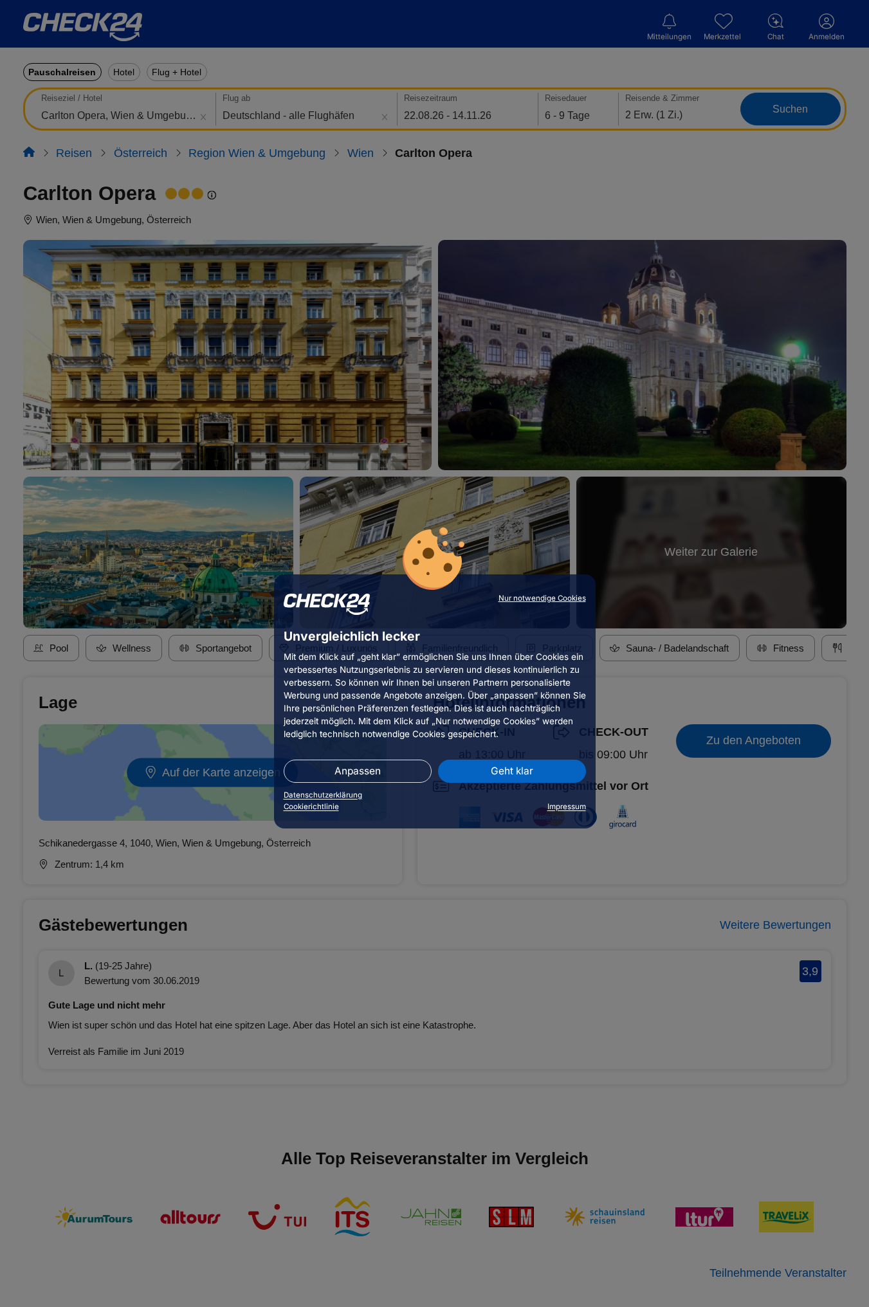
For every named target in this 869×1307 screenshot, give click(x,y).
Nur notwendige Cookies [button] (542, 598)
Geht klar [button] (512, 771)
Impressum (566, 806)
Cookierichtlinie (311, 806)
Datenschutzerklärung (323, 795)
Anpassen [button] (357, 771)
